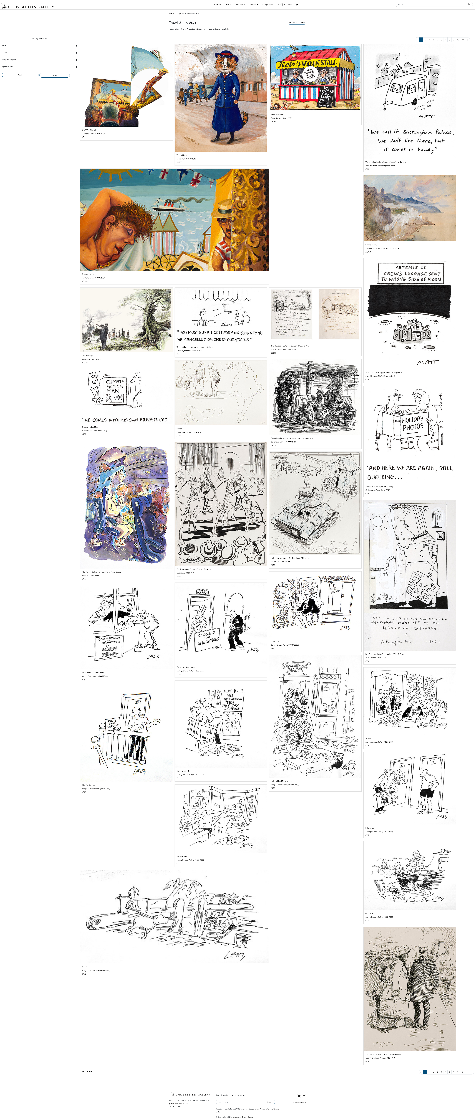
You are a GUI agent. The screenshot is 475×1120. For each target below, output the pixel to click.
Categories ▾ (267, 4)
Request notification (297, 22)
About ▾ (217, 4)
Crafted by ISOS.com (299, 1102)
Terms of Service (273, 1109)
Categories (180, 13)
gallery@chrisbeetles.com (178, 1103)
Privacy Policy (259, 1109)
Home (171, 13)
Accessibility (237, 1117)
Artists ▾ (254, 4)
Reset (55, 75)
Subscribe (270, 1102)
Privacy (244, 1117)
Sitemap (250, 1117)
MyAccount (285, 4)
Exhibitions (241, 4)
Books (228, 4)
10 (458, 39)
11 (463, 39)
